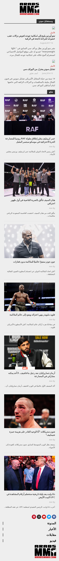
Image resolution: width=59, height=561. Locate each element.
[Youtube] (44, 517)
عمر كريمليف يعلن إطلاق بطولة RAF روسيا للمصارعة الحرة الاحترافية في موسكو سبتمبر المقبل (30, 140)
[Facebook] (54, 517)
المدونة (51, 523)
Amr (51, 146)
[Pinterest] (34, 517)
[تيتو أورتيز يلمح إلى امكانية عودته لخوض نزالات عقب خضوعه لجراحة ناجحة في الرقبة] (53, 27)
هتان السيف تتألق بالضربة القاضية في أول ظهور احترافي (33, 201)
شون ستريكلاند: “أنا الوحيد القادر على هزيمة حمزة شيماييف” (32, 433)
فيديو (53, 540)
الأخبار (52, 33)
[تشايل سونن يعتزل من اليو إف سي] (53, 61)
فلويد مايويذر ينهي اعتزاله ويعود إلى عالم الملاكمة (32, 314)
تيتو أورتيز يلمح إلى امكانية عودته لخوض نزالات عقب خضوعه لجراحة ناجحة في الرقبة (31, 37)
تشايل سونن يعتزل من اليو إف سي (39, 69)
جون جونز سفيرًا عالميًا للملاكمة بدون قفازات (34, 261)
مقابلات (51, 535)
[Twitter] (49, 517)
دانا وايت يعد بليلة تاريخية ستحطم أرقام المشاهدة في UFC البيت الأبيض (31, 495)
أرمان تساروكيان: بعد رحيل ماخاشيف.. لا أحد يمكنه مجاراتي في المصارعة (31, 374)
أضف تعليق (33, 73)
